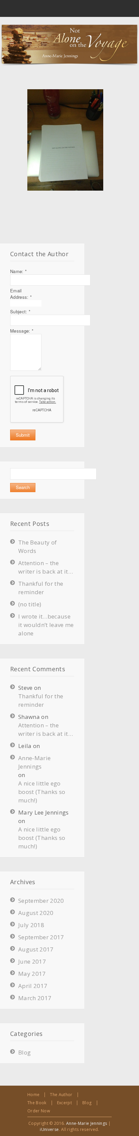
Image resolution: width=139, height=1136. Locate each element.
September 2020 (41, 900)
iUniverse (49, 1129)
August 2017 (36, 949)
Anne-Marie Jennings (34, 762)
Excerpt (64, 1103)
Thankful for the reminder (40, 700)
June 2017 (32, 961)
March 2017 (34, 998)
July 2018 (31, 925)
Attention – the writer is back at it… (45, 729)
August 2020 (36, 913)
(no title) (29, 604)
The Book (37, 1103)
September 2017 (41, 937)
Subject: (20, 311)
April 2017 (32, 986)
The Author (61, 1094)
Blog (24, 1052)
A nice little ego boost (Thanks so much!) (41, 791)
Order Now (38, 1111)
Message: (21, 331)
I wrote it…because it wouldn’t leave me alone (46, 624)
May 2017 (32, 973)
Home (33, 1094)
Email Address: (21, 293)
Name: (18, 271)
